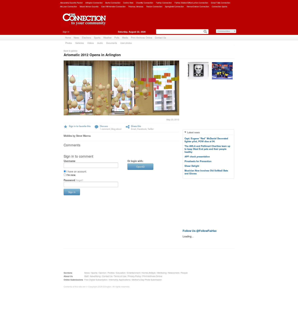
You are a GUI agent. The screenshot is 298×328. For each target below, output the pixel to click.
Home (68, 37)
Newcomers (173, 272)
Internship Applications (119, 279)
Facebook (142, 128)
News (76, 37)
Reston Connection (154, 6)
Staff (86, 276)
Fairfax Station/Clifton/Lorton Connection (191, 2)
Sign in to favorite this (80, 126)
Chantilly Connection (144, 2)
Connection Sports (219, 6)
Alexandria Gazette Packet (71, 2)
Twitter (151, 128)
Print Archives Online (141, 37)
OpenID (140, 166)
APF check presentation (197, 156)
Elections (86, 37)
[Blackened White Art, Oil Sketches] (198, 70)
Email (133, 128)
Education (121, 272)
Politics (111, 272)
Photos (68, 42)
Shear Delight (192, 165)
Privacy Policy (134, 276)
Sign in (66, 31)
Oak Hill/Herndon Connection (113, 6)
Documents (111, 42)
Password (73, 180)
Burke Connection (112, 2)
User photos (126, 42)
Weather (107, 37)
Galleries (79, 42)
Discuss (104, 126)
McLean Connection (68, 6)
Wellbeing (162, 272)
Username (69, 161)
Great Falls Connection (220, 2)
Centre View (128, 2)
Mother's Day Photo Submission (147, 279)
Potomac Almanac (135, 6)
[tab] (208, 132)
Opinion (102, 272)
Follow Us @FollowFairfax (200, 231)
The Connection (84, 21)
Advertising (95, 276)
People (184, 272)
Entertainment (133, 272)
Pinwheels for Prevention (198, 161)
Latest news (193, 132)
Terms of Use (120, 276)
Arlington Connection (94, 2)
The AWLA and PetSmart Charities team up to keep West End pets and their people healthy (207, 148)
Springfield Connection (174, 6)
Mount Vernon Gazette (89, 6)
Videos (90, 42)
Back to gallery (70, 50)
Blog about (116, 128)
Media (125, 37)
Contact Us (160, 37)
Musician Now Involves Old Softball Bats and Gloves (206, 172)
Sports (97, 37)
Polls (116, 37)
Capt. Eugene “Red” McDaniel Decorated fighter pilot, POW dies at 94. (206, 140)
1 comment (105, 128)
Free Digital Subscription (95, 279)
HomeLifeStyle (149, 272)
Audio (100, 42)
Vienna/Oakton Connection (198, 6)
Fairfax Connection (164, 2)
